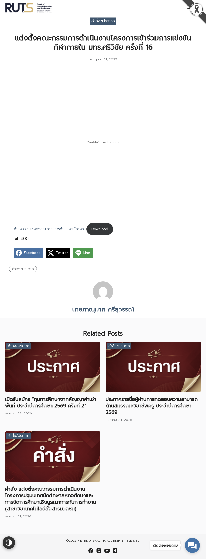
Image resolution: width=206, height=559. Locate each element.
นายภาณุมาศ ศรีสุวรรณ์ (103, 309)
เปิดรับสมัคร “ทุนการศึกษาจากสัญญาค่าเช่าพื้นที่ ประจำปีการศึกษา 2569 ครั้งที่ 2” (50, 402)
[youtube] (107, 551)
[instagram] (99, 551)
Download (99, 229)
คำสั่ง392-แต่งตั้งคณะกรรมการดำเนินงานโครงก (49, 229)
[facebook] (91, 551)
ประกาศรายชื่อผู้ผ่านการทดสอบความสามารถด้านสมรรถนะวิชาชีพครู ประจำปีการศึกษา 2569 (152, 405)
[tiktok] (115, 551)
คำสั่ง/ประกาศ (103, 21)
